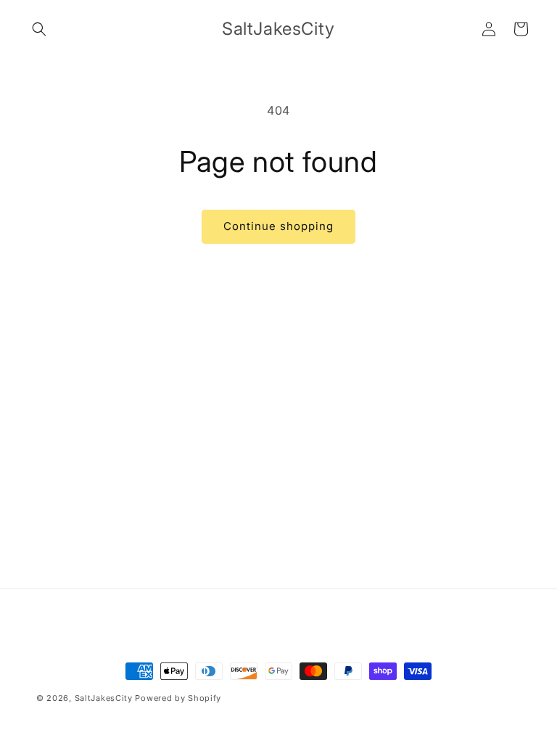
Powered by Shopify (178, 698)
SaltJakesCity (104, 698)
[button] (39, 29)
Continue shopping (278, 226)
